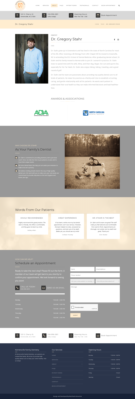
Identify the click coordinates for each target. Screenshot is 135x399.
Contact (95, 5)
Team (102, 24)
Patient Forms (71, 5)
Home (38, 5)
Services (46, 5)
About (54, 5)
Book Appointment (108, 5)
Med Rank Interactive (75, 396)
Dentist (54, 35)
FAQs (61, 5)
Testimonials (84, 5)
